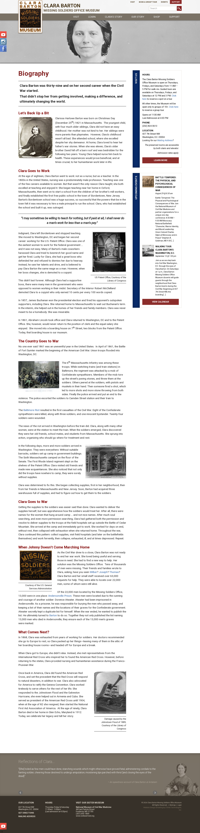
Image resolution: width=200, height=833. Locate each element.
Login (180, 805)
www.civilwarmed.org (85, 816)
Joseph (103, 572)
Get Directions (26, 813)
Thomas (114, 572)
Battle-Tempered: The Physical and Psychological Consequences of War (165, 184)
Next (155, 792)
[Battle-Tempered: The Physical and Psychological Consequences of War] (148, 186)
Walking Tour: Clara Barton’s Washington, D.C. (165, 249)
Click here (173, 107)
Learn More (160, 160)
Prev (20, 792)
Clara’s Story (113, 16)
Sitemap (172, 805)
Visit (132, 2)
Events (164, 2)
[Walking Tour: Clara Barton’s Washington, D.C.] (148, 255)
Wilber (93, 572)
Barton (53, 615)
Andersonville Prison (60, 595)
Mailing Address (165, 140)
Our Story (137, 16)
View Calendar (160, 302)
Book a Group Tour (148, 2)
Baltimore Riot (31, 410)
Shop (156, 16)
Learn (92, 16)
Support (176, 2)
